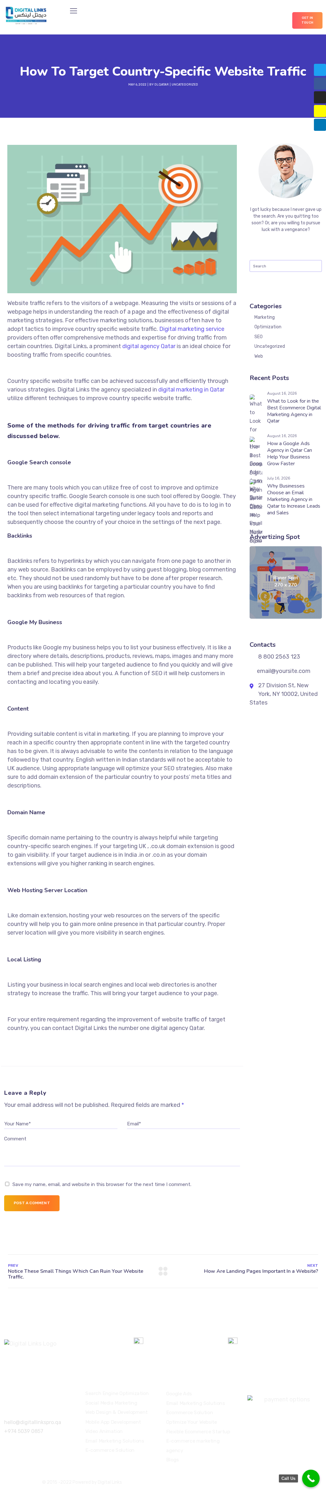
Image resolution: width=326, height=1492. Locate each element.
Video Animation (104, 1431)
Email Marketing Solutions (114, 1441)
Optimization (267, 327)
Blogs (172, 1460)
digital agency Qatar (148, 346)
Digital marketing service (191, 328)
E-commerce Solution (110, 1450)
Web (258, 356)
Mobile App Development (113, 1422)
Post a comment (32, 1203)
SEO (258, 336)
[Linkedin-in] (320, 125)
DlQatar (161, 84)
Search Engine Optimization (117, 1393)
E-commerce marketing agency (193, 1445)
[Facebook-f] (320, 84)
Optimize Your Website (191, 1422)
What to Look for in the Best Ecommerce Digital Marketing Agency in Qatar (294, 411)
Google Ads (179, 1394)
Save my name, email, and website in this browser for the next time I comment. (101, 1184)
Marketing (264, 317)
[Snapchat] (320, 111)
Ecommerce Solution (189, 1412)
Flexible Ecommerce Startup (198, 1431)
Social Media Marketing (111, 1403)
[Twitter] (320, 70)
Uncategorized (185, 84)
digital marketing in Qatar (191, 389)
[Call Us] (311, 1478)
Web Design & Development (116, 1412)
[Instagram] (320, 97)
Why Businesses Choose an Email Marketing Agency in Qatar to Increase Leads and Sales (293, 499)
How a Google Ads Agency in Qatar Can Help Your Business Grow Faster (289, 453)
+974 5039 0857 (23, 1431)
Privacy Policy (244, 1482)
